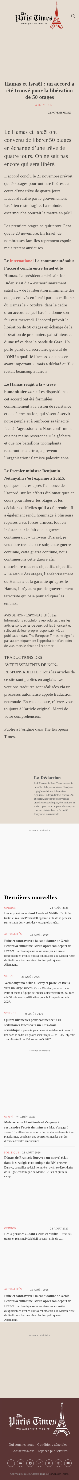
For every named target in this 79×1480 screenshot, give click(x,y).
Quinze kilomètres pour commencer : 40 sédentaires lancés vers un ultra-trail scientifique (32, 1025)
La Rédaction (43, 105)
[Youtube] (68, 1463)
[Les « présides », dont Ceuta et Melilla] (39, 1206)
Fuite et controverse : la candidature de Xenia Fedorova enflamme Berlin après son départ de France (37, 946)
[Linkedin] (47, 757)
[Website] (58, 1463)
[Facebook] (8, 757)
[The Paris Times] (40, 1418)
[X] (18, 757)
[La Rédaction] (29, 105)
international (22, 260)
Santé (8, 1117)
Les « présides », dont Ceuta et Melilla (31, 913)
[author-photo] (34, 908)
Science (10, 1013)
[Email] (57, 757)
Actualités (13, 934)
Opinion (10, 908)
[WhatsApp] (28, 757)
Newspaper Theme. (59, 1473)
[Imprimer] (66, 757)
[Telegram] (37, 757)
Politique (11, 1152)
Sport (8, 976)
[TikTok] (39, 1463)
